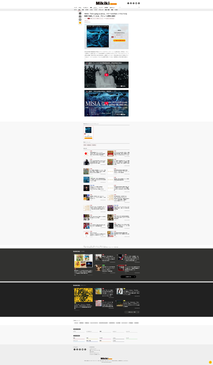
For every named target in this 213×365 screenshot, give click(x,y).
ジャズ (95, 9)
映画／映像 (107, 9)
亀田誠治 (89, 145)
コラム (80, 7)
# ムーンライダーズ (94, 322)
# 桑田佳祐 (81, 322)
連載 (91, 7)
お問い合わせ (92, 351)
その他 (116, 9)
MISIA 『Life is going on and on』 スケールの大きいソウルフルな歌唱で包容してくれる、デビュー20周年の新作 (101, 247)
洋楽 (83, 9)
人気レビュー (112, 7)
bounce (107, 18)
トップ (75, 7)
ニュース (100, 7)
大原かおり (86, 20)
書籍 (112, 9)
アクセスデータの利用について (95, 354)
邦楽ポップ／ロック (100, 18)
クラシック (101, 9)
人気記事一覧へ (128, 276)
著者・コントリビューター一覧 (95, 350)
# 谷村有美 (136, 322)
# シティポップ (124, 322)
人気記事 (106, 7)
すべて (75, 9)
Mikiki (84, 246)
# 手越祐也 (131, 322)
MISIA (85, 145)
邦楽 (79, 9)
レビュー (95, 7)
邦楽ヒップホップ (93, 18)
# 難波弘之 (87, 322)
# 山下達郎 (118, 322)
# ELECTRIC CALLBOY (103, 322)
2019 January (112, 18)
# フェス (76, 322)
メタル (91, 9)
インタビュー (85, 7)
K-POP (87, 9)
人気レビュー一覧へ (132, 312)
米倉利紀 (94, 145)
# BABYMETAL (112, 322)
